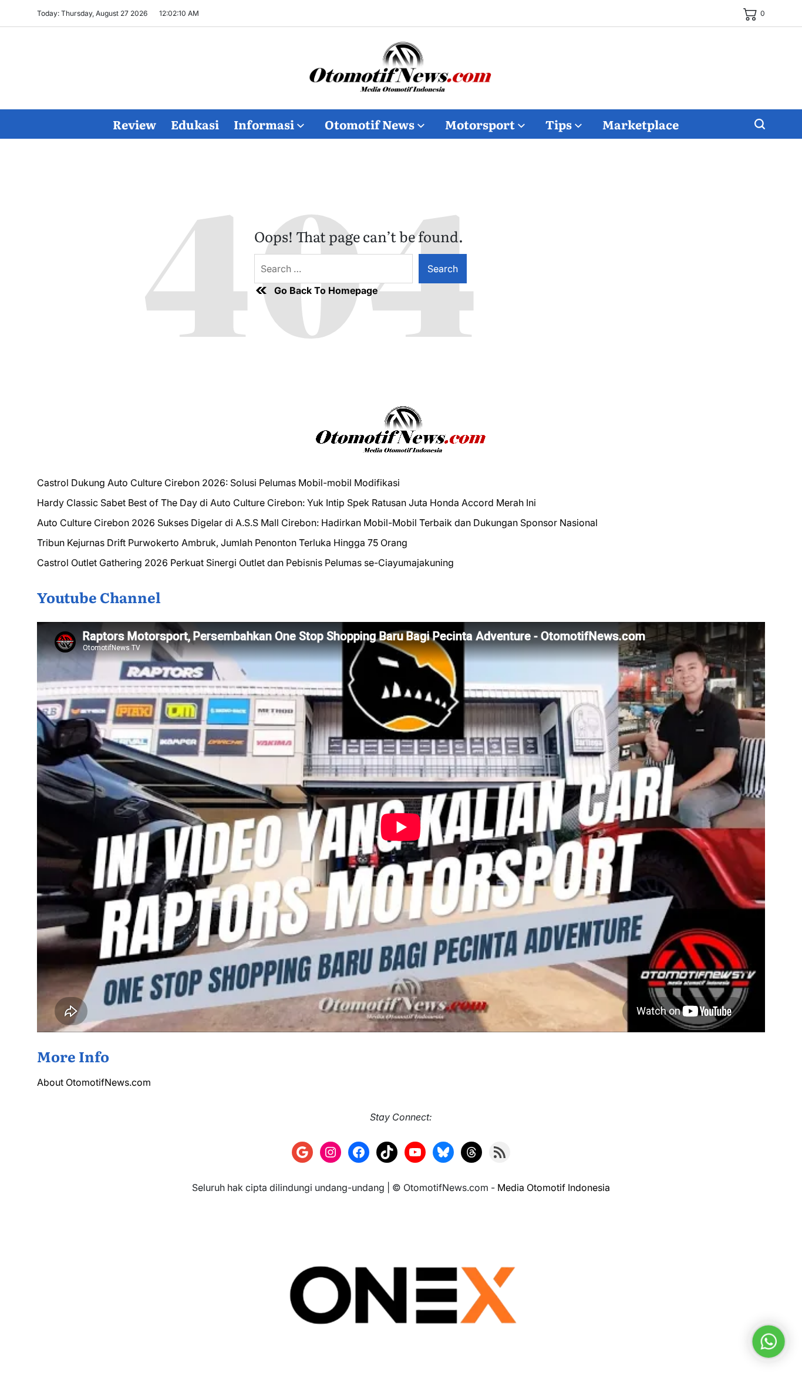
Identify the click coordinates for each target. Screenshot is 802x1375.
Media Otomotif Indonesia (553, 1187)
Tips (558, 124)
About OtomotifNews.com (94, 1082)
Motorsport (480, 124)
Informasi (264, 124)
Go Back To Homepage (326, 290)
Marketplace (640, 124)
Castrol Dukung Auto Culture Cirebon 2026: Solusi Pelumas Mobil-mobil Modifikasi (218, 483)
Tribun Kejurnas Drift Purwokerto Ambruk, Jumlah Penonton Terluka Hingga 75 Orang (222, 542)
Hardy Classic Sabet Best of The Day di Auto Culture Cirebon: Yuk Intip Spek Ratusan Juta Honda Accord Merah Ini (286, 502)
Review (134, 124)
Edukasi (195, 124)
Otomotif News (370, 124)
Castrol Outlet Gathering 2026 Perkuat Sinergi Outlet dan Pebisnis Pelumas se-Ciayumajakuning (245, 562)
